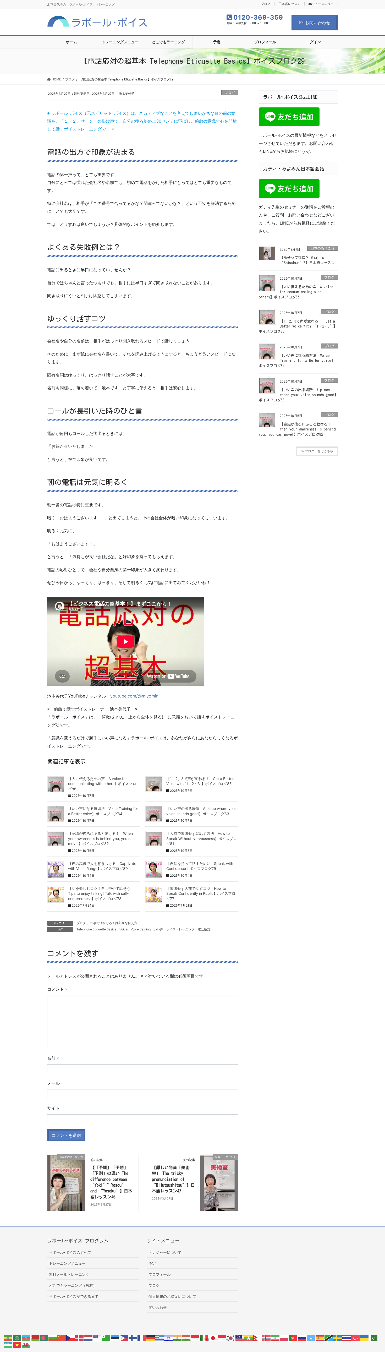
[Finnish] (133, 1337)
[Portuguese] (293, 1337)
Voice (123, 929)
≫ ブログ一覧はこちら (317, 451)
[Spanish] (320, 1337)
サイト (53, 1108)
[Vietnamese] (17, 1344)
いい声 (158, 929)
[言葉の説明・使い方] (66, 1173)
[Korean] (231, 1337)
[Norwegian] (266, 1337)
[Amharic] (8, 1337)
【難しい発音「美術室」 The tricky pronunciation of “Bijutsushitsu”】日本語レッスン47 (173, 1179)
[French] (142, 1337)
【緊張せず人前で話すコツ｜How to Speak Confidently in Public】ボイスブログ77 (200, 893)
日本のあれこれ (322, 248)
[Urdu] (373, 1337)
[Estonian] (115, 1337)
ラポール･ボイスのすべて (70, 1252)
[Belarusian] (35, 1337)
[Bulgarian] (52, 1337)
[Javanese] (222, 1337)
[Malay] (239, 1337)
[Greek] (159, 1337)
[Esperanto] (106, 1337)
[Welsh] (26, 1344)
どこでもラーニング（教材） (73, 1285)
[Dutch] (88, 1337)
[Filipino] (124, 1337)
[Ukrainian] (364, 1337)
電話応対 (204, 929)
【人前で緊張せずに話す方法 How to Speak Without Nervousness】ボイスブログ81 (201, 838)
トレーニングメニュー (67, 1263)
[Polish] (284, 1337)
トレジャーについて (165, 1252)
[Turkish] (355, 1337)
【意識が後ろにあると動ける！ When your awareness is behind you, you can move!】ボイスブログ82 (101, 838)
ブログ (265, 4)
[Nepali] (257, 1337)
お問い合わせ (317, 22)
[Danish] (79, 1337)
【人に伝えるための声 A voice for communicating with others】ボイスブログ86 (102, 783)
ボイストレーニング (180, 929)
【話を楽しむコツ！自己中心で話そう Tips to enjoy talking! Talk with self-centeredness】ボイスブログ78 (101, 893)
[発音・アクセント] (219, 1173)
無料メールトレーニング (69, 1274)
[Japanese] (213, 1337)
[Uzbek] (8, 1344)
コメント (57, 989)
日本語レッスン (289, 4)
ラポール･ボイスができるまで (73, 1296)
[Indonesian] (195, 1337)
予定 (152, 1263)
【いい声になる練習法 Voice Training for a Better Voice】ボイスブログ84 (297, 361)
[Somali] (311, 1337)
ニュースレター (323, 4)
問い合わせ (157, 1307)
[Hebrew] (168, 1337)
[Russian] (302, 1337)
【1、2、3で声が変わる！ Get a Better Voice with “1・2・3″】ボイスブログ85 (298, 326)
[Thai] (346, 1337)
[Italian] (204, 1337)
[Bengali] (44, 1337)
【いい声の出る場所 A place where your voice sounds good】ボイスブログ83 (298, 395)
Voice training (141, 929)
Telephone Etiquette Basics (96, 929)
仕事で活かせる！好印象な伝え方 (113, 923)
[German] (150, 1337)
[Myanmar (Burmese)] (248, 1337)
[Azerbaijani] (26, 1337)
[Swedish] (337, 1337)
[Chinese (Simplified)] (61, 1337)
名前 (53, 1058)
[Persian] (275, 1337)
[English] (97, 1337)
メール (55, 1083)
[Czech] (70, 1337)
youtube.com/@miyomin (134, 696)
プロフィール (159, 1274)
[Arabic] (17, 1337)
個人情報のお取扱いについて (172, 1296)
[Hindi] (177, 1337)
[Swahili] (328, 1337)
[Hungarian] (186, 1337)
